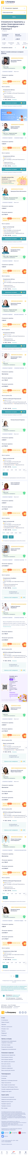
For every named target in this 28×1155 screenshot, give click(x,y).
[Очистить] (24, 8)
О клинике (4, 1076)
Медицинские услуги (7, 1101)
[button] (14, 8)
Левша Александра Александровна (16, 839)
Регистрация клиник (7, 1057)
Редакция (4, 1033)
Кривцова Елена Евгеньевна (18, 191)
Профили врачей (6, 1103)
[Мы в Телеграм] (20, 1012)
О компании (4, 1020)
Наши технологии (6, 1082)
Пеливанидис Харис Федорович (16, 357)
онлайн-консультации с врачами (12, 688)
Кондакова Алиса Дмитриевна (15, 250)
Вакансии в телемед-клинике (9, 1080)
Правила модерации (7, 1068)
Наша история (5, 1022)
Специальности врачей (7, 1097)
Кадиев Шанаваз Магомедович (15, 127)
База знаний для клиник (8, 1070)
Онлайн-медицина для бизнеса (10, 1089)
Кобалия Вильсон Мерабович (15, 607)
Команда (3, 1078)
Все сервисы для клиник (8, 1061)
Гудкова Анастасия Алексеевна (16, 708)
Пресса (3, 1031)
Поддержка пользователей (8, 1049)
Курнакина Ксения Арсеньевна (16, 304)
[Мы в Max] (25, 1012)
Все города (4, 1108)
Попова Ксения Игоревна (18, 419)
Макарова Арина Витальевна (15, 910)
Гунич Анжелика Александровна (15, 483)
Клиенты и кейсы (6, 1066)
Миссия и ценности (6, 1026)
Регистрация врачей (7, 1059)
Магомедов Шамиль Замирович (16, 61)
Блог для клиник (5, 1063)
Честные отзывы (5, 1045)
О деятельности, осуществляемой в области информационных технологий (11, 1129)
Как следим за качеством (8, 1085)
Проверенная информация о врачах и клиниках (8, 1041)
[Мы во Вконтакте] (23, 1012)
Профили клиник (6, 1106)
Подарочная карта (6, 1091)
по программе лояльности (8, 183)
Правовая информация (6, 1144)
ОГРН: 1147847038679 (6, 1141)
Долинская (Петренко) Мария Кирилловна (17, 771)
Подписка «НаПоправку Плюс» (9, 1087)
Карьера (3, 1024)
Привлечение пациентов (8, 1055)
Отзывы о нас (5, 1028)
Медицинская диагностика (8, 1099)
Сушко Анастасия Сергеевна (15, 549)
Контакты (3, 1035)
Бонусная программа (7, 1047)
